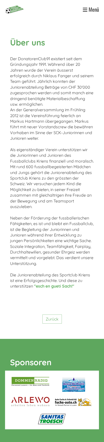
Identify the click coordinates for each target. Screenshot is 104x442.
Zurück (52, 319)
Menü (93, 9)
